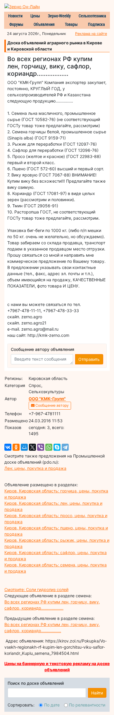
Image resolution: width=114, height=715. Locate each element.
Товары (71, 24)
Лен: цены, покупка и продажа (35, 468)
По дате (52, 704)
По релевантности (87, 704)
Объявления (44, 24)
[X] (32, 447)
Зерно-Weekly (59, 16)
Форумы (16, 24)
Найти (97, 692)
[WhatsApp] (48, 447)
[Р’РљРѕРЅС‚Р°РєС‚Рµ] (7, 447)
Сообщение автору (51, 405)
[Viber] (40, 447)
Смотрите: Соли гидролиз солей (36, 589)
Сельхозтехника (92, 16)
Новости (15, 16)
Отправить (89, 359)
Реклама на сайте (91, 33)
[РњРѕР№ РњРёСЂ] (24, 447)
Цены (35, 16)
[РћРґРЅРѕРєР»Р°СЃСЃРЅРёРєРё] (16, 447)
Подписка (96, 24)
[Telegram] (65, 447)
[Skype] (57, 447)
